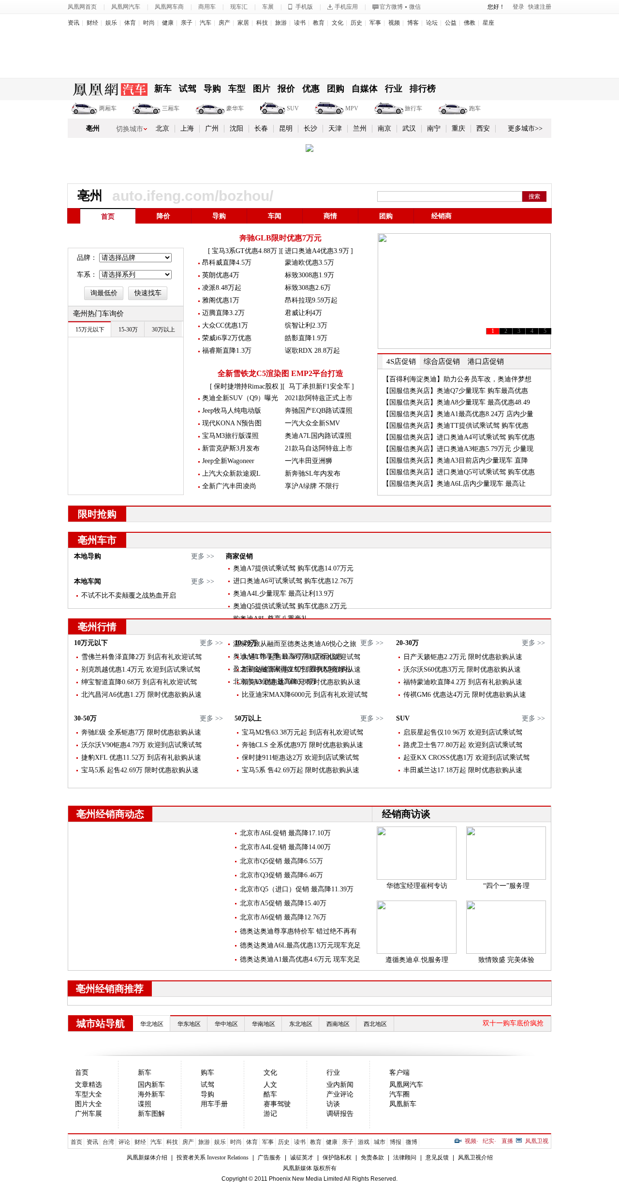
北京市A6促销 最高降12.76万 (283, 917)
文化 (337, 22)
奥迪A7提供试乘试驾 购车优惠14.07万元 (293, 568)
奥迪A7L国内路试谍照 (318, 435)
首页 (108, 216)
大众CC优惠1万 (225, 325)
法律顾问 (404, 1157)
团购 (335, 88)
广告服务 (269, 1157)
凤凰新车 (402, 1104)
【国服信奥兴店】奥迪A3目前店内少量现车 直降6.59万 (455, 466)
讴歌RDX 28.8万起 (312, 350)
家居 (243, 22)
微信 (415, 6)
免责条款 (372, 1157)
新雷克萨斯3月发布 (231, 448)
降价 (163, 216)
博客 (413, 22)
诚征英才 (301, 1157)
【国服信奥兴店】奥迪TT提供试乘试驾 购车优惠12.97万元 (456, 431)
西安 (483, 128)
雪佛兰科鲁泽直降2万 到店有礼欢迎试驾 (141, 657)
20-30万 (407, 642)
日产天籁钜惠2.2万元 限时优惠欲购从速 (462, 657)
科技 (262, 22)
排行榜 (423, 88)
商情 (330, 216)
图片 (261, 88)
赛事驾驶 (277, 1104)
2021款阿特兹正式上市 (319, 398)
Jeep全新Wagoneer (228, 461)
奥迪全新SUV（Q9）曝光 (240, 398)
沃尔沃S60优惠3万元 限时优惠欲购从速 (462, 669)
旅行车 (413, 108)
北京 (162, 128)
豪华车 (235, 108)
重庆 (458, 128)
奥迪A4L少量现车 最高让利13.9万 (283, 593)
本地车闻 (87, 581)
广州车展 (88, 1113)
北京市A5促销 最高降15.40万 (283, 903)
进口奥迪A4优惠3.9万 (317, 251)
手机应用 (346, 6)
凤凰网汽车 (125, 6)
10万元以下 (91, 642)
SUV (293, 108)
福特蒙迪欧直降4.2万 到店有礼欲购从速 (462, 682)
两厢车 (108, 108)
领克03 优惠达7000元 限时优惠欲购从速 (301, 682)
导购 (212, 88)
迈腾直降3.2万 (223, 312)
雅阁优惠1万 (220, 300)
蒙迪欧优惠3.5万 (309, 262)
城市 (379, 1142)
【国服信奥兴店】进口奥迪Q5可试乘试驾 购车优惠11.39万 (459, 477)
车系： (87, 274)
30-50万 (85, 718)
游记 (270, 1113)
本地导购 (87, 556)
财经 (92, 22)
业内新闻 (340, 1084)
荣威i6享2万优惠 (226, 338)
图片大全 (88, 1104)
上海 (187, 128)
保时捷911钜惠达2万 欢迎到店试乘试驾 (300, 757)
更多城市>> (525, 128)
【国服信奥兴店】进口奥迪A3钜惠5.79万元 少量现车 (458, 454)
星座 (488, 22)
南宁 (434, 128)
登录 (518, 6)
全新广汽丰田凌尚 (229, 486)
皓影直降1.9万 (306, 338)
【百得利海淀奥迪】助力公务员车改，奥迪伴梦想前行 (457, 384)
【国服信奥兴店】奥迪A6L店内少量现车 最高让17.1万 (454, 489)
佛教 (469, 22)
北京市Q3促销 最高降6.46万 (281, 875)
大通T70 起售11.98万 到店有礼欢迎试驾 (301, 657)
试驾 (187, 88)
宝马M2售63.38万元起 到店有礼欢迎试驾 (302, 732)
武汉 (409, 128)
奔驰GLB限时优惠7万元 (280, 238)
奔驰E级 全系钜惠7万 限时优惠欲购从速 (141, 732)
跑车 (475, 108)
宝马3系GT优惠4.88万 (244, 251)
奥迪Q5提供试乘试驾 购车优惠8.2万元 (290, 606)
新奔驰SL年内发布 (312, 473)
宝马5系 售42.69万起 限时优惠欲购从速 (300, 770)
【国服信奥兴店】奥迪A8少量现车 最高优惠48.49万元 (456, 408)
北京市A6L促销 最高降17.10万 (285, 833)
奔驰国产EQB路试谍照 (319, 410)
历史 (356, 22)
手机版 (304, 6)
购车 (207, 1072)
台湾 (108, 1142)
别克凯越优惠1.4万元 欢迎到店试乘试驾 (140, 669)
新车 (163, 88)
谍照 (144, 1104)
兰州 (360, 128)
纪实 (488, 1141)
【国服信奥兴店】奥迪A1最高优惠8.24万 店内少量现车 (458, 419)
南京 (384, 128)
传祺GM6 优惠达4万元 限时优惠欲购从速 (464, 694)
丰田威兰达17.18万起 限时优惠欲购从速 (462, 770)
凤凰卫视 (536, 1141)
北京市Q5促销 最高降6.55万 (281, 861)
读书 (300, 22)
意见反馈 (437, 1157)
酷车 (270, 1094)
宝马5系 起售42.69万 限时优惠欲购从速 (140, 770)
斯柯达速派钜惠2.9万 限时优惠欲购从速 (301, 669)
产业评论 (340, 1094)
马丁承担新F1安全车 (319, 386)
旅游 (281, 22)
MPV (351, 108)
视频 (394, 22)
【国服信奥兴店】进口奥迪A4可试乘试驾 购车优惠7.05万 (459, 442)
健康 (168, 22)
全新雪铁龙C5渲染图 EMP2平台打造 (280, 373)
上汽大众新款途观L (231, 473)
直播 (507, 1141)
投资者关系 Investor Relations (213, 1157)
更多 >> (202, 556)
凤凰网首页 (82, 6)
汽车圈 (399, 1094)
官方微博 (391, 6)
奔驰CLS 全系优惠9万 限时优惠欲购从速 (302, 745)
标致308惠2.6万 (308, 287)
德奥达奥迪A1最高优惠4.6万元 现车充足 (300, 959)
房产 (224, 22)
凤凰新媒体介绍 (147, 1157)
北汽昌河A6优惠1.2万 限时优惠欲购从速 (141, 694)
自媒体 (365, 88)
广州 (212, 128)
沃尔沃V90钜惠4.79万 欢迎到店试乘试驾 (141, 745)
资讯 (73, 22)
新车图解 (151, 1113)
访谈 (333, 1104)
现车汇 (239, 6)
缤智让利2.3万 (306, 325)
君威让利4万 (303, 312)
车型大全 (88, 1094)
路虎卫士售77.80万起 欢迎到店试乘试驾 (462, 745)
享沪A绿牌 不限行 (312, 486)
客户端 (399, 1072)
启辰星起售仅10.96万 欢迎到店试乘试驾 (462, 732)
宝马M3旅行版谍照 (230, 435)
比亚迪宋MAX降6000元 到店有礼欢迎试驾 (305, 694)
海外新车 (151, 1094)
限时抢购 (97, 514)
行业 (393, 88)
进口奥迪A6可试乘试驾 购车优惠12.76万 (293, 581)
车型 (237, 88)
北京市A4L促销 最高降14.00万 (285, 847)
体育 (130, 22)
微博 (411, 1142)
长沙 (310, 128)
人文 (270, 1084)
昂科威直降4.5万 (226, 262)
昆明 (286, 128)
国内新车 (151, 1084)
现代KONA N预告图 (232, 423)
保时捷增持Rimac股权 (246, 386)
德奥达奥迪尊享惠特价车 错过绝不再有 (298, 931)
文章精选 (88, 1084)
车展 (268, 6)
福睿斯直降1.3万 (226, 350)
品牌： (87, 257)
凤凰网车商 (169, 6)
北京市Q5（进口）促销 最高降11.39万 (297, 889)
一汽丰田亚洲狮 (308, 461)
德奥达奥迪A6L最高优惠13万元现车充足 (300, 945)
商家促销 (239, 556)
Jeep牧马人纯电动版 (231, 410)
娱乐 (111, 22)
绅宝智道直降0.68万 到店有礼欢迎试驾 (139, 682)
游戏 (363, 1142)
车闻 (274, 216)
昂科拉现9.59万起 (311, 300)
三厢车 (170, 108)
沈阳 (236, 128)
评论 (124, 1142)
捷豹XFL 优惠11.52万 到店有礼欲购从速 (141, 757)
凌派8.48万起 (221, 287)
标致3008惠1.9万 (309, 275)
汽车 (205, 22)
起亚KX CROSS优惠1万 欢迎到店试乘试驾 (466, 757)
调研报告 (340, 1113)
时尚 (149, 22)
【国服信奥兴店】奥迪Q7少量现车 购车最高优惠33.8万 (455, 396)
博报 (395, 1142)
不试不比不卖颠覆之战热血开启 (128, 595)
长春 (261, 128)
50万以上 (248, 718)
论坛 (432, 22)
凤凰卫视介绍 (475, 1157)
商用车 (207, 6)
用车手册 (214, 1104)
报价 (286, 88)
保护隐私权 (337, 1157)
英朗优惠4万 (220, 275)
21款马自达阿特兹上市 (319, 448)
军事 (375, 22)
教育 (318, 22)
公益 (451, 22)
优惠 (311, 88)
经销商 (441, 216)
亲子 (186, 22)
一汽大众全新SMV (312, 423)
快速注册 (539, 6)
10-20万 (246, 642)
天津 (335, 128)
